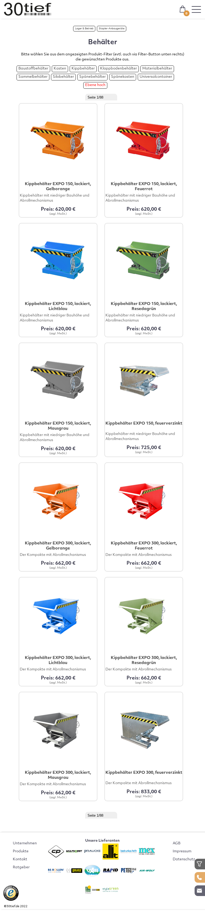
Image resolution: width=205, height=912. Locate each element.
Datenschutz (184, 859)
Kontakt (20, 859)
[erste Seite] (77, 96)
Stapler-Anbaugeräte (111, 28)
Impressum (182, 851)
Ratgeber (21, 867)
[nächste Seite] (122, 96)
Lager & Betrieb (84, 28)
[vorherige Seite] (82, 96)
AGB (176, 843)
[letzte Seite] (127, 96)
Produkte (21, 851)
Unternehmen (25, 843)
